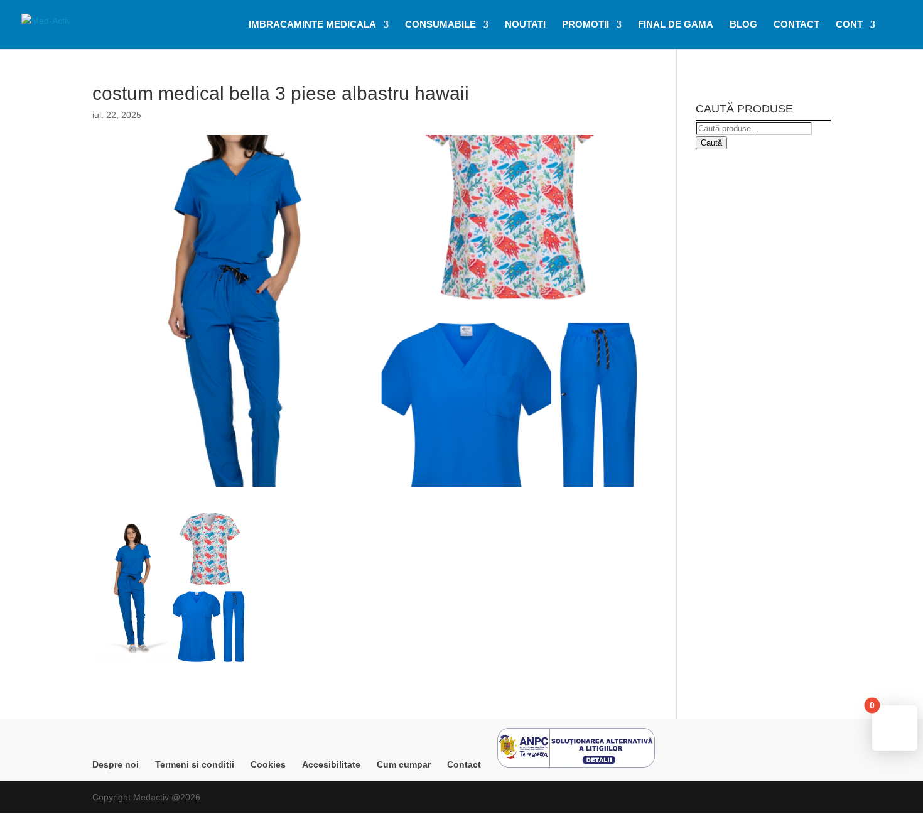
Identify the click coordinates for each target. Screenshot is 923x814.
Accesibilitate (331, 764)
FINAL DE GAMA (675, 25)
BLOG (743, 25)
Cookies (268, 764)
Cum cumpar (404, 764)
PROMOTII (585, 25)
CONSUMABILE (440, 25)
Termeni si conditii (194, 764)
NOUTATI (525, 25)
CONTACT (796, 25)
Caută (711, 143)
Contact (464, 764)
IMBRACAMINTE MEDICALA (312, 25)
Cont (849, 25)
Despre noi (115, 764)
